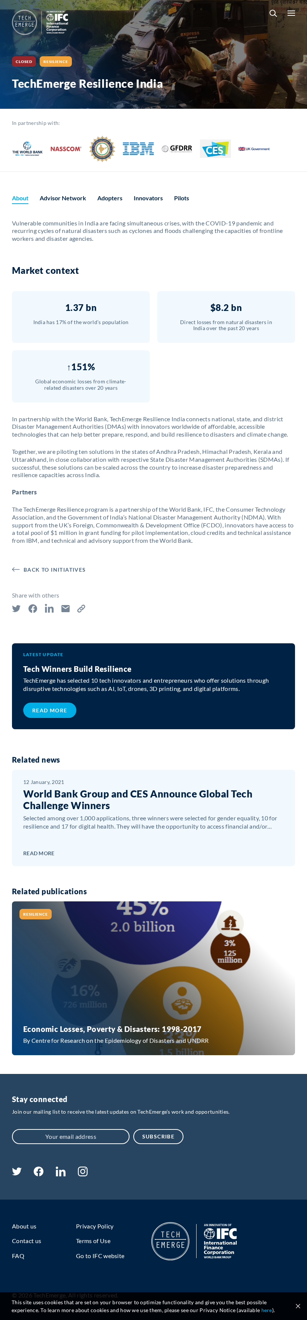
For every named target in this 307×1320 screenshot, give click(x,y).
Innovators (148, 197)
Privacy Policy (94, 1226)
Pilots (181, 197)
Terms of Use (93, 1240)
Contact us (26, 1240)
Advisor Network (63, 197)
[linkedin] (60, 1173)
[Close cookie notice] (298, 1306)
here (266, 1310)
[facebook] (38, 1173)
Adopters (109, 197)
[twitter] (17, 1173)
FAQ (18, 1255)
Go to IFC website (100, 1255)
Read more (49, 710)
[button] (273, 13)
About (20, 197)
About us (24, 1226)
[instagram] (82, 1173)
